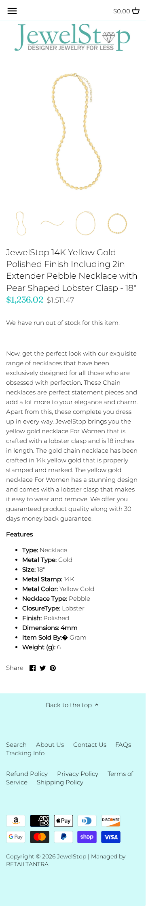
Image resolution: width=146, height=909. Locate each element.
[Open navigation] (12, 11)
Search (16, 744)
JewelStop (71, 856)
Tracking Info (25, 753)
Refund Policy (27, 774)
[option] (20, 223)
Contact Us (89, 744)
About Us (50, 744)
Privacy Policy (77, 774)
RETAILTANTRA (27, 864)
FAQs (123, 744)
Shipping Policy (60, 782)
